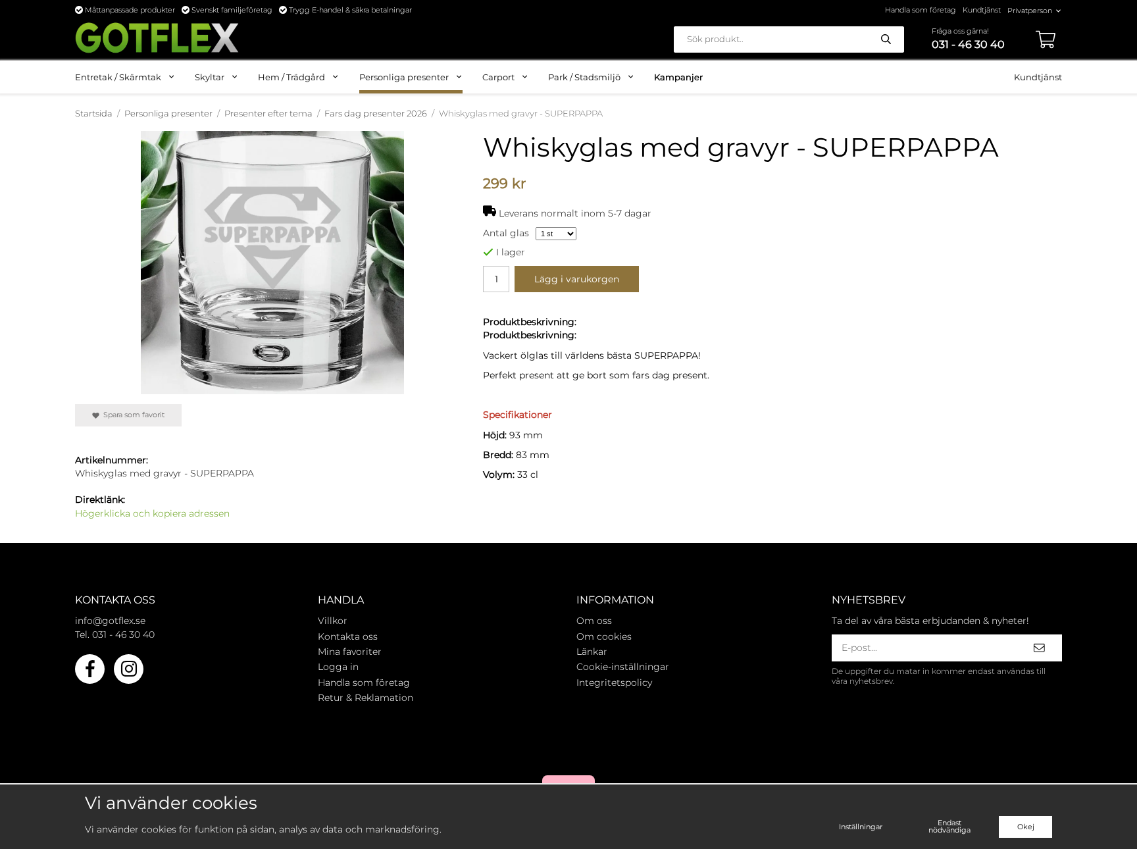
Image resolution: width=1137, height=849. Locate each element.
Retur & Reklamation (365, 698)
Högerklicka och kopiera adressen (152, 513)
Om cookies (604, 636)
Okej (1025, 826)
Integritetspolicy (614, 682)
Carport (498, 77)
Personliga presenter (404, 77)
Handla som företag (920, 9)
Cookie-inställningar (622, 667)
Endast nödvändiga (949, 826)
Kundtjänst (982, 9)
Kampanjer (678, 77)
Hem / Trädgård (291, 77)
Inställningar (860, 826)
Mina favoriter (350, 651)
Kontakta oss (348, 636)
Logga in (338, 667)
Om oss (594, 621)
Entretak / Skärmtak (118, 77)
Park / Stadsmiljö (584, 77)
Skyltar (209, 77)
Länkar (591, 651)
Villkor (332, 621)
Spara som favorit (131, 414)
